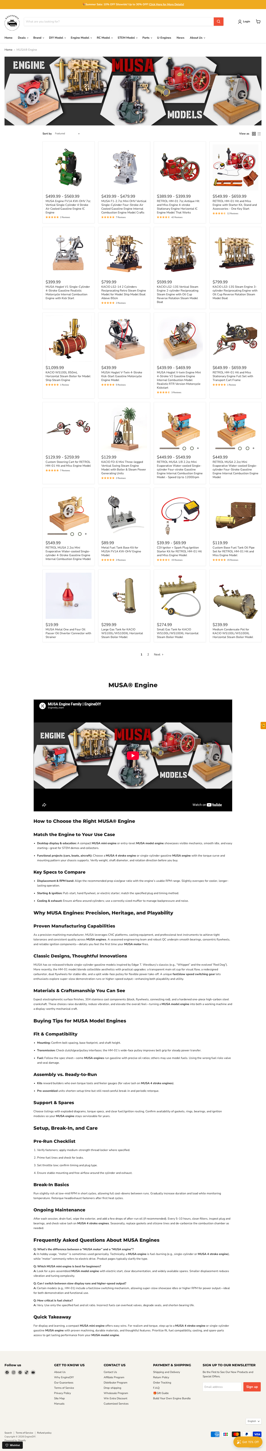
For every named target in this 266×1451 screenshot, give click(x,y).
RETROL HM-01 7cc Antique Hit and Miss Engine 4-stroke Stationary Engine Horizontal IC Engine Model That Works (178, 207)
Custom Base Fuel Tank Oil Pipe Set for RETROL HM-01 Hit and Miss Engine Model (234, 551)
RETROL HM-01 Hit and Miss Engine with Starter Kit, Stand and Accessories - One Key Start (235, 205)
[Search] (218, 21)
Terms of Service (64, 1388)
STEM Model (127, 38)
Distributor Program (115, 1382)
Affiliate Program (114, 1377)
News (180, 38)
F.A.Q (156, 1388)
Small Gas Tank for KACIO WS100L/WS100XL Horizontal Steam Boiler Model (178, 633)
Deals (22, 38)
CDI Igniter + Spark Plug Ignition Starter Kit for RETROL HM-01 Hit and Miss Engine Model (179, 551)
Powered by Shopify (15, 1440)
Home (8, 38)
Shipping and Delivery (166, 1372)
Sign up (252, 1387)
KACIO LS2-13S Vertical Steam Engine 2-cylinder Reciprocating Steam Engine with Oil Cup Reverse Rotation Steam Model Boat (177, 294)
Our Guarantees (63, 1382)
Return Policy (161, 1377)
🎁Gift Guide (161, 1393)
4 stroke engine (125, 856)
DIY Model (56, 38)
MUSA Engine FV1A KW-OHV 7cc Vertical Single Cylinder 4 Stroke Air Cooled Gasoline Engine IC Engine (68, 207)
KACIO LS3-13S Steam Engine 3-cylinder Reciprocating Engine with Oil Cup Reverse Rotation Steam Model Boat (235, 292)
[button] (245, 22)
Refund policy (44, 1432)
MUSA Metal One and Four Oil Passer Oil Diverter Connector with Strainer (68, 633)
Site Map (59, 1398)
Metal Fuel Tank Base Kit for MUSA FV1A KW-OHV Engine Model (121, 551)
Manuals (59, 1403)
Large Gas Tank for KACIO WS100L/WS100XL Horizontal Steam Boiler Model (122, 633)
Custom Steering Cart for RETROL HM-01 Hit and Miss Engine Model (68, 464)
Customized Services (116, 1403)
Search (8, 1432)
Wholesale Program (116, 1393)
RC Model (104, 38)
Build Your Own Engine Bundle (172, 1398)
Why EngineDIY (64, 1377)
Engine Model (80, 38)
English (252, 1421)
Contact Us (110, 1372)
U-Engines (164, 38)
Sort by (47, 133)
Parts (146, 38)
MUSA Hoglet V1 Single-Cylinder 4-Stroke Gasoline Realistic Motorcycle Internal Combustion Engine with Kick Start (68, 292)
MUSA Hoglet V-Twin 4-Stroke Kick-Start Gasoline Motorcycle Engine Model (121, 376)
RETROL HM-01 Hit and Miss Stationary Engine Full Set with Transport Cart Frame (233, 376)
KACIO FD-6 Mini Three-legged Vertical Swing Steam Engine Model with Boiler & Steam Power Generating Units (123, 467)
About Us (196, 38)
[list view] (258, 133)
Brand (37, 38)
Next (157, 655)
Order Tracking (162, 1382)
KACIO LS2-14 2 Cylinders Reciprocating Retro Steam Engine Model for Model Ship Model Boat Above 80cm (123, 292)
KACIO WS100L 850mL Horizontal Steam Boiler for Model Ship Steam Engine (68, 376)
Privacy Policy (62, 1393)
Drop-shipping (112, 1388)
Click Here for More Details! (166, 4)
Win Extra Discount (115, 1398)
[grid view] (253, 133)
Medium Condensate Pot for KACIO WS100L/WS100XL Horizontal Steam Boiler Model (233, 633)
